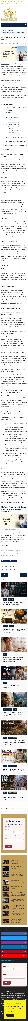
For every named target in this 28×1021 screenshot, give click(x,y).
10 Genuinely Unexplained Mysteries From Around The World (17, 900)
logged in (10, 809)
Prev (5, 575)
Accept (10, 1015)
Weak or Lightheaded (13, 117)
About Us (3, 1)
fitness (5, 561)
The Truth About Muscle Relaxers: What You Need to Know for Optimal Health (13, 509)
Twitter (6, 569)
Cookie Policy (14, 1011)
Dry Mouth (10, 119)
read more (5, 545)
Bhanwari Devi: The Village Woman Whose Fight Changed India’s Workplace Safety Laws (18, 894)
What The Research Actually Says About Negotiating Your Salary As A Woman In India (17, 907)
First (6, 835)
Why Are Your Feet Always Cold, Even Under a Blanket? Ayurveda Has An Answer (14, 797)
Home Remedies (13, 737)
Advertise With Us (6, 4)
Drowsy (9, 112)
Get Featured (11, 1)
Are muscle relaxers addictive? (16, 135)
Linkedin (10, 569)
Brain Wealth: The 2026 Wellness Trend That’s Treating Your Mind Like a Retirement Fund (14, 630)
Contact (14, 4)
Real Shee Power (6, 43)
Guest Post (19, 1)
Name (7, 830)
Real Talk (11, 599)
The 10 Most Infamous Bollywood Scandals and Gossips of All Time (16, 921)
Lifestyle (5, 626)
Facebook (2, 569)
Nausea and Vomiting (13, 122)
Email (6, 838)
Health (24, 43)
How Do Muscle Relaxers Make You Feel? (15, 108)
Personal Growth (7, 709)
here (11, 555)
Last (16, 835)
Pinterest (14, 569)
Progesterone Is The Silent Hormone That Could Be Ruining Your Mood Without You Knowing (13, 659)
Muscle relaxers (5, 64)
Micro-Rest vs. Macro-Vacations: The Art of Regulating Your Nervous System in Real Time (14, 714)
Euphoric (10, 115)
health (14, 561)
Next (22, 575)
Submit (8, 846)
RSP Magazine (17, 551)
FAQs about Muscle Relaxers (12, 124)
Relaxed (10, 110)
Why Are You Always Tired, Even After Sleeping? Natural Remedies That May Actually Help (14, 742)
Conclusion (7, 149)
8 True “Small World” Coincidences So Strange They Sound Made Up (18, 862)
